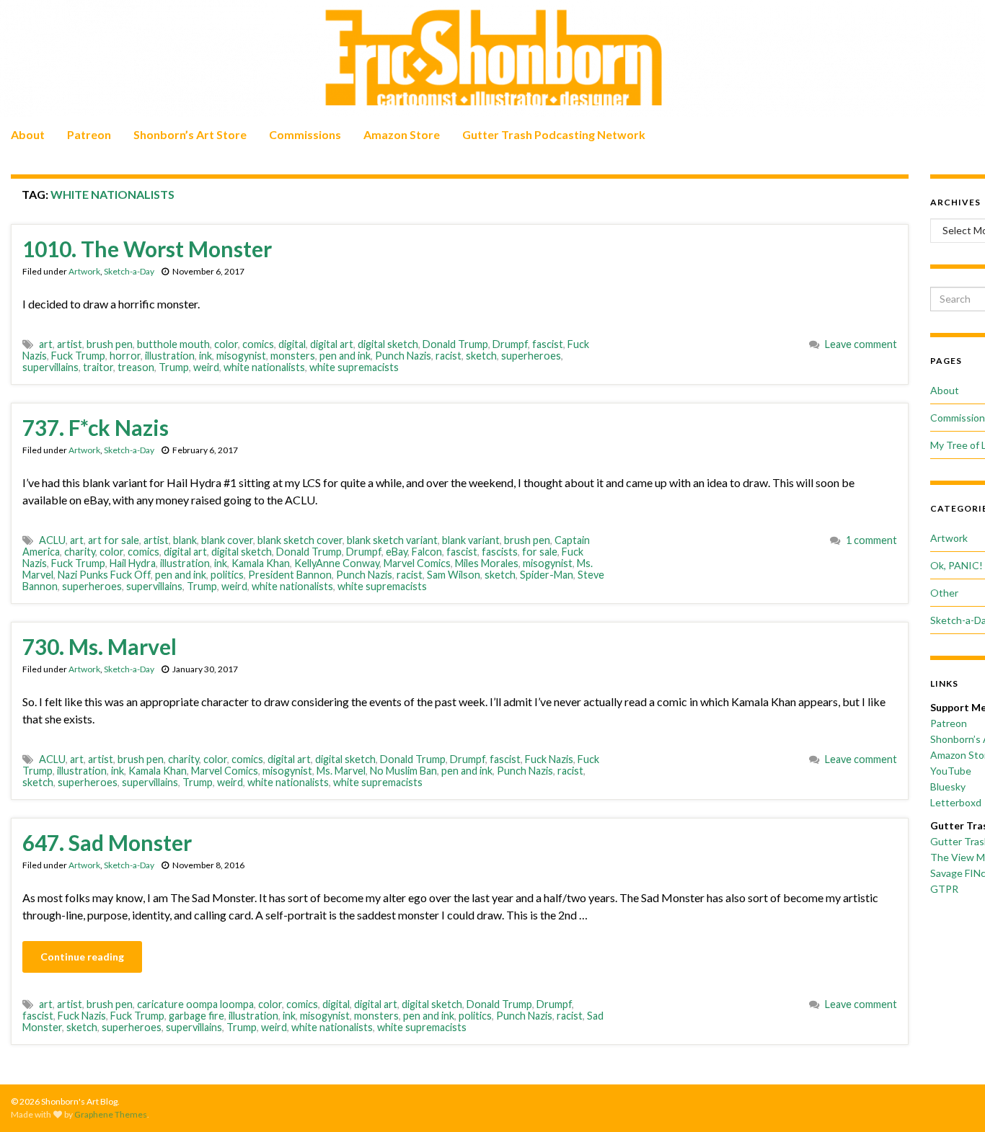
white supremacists (354, 367)
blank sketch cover (300, 540)
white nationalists (264, 367)
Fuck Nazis (549, 759)
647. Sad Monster (107, 842)
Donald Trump (455, 344)
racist (448, 355)
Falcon (427, 551)
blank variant (471, 540)
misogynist (241, 355)
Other (944, 593)
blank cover (227, 540)
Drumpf (510, 344)
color (226, 344)
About (28, 134)
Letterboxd (955, 802)
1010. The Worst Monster (147, 249)
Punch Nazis (403, 355)
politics (227, 575)
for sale (539, 551)
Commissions (305, 134)
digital (292, 344)
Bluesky (948, 786)
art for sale (113, 540)
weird (206, 367)
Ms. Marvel (341, 771)
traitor (98, 367)
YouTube (950, 771)
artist (69, 344)
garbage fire (196, 1016)
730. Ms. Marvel (99, 646)
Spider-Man (546, 575)
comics (258, 344)
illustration (170, 355)
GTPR (944, 889)
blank (185, 540)
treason (136, 367)
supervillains (50, 367)
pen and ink (345, 355)
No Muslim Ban (403, 771)
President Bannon (290, 575)
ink (205, 355)
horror (125, 355)
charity (79, 551)
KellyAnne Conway (336, 563)
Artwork (84, 271)
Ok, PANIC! (956, 565)
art (46, 344)
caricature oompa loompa (195, 1004)
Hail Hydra (133, 563)
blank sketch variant (392, 540)
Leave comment (861, 344)
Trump (174, 367)
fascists (500, 551)
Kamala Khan (260, 563)
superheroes (531, 355)
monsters (292, 355)
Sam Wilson (453, 575)
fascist (547, 344)
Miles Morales (486, 563)
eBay (396, 551)
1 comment (871, 540)
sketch (481, 355)
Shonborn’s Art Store (190, 134)
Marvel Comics (417, 563)
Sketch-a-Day (129, 271)
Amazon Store (401, 134)
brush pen (110, 344)
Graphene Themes (110, 1114)
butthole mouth (173, 344)
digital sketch (388, 344)
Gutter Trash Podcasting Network (553, 134)
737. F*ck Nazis (95, 427)
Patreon (89, 134)
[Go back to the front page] (492, 58)
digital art (331, 344)
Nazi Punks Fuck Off (104, 575)
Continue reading (82, 956)
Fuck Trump (78, 355)
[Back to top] (953, 1100)
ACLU (52, 540)
